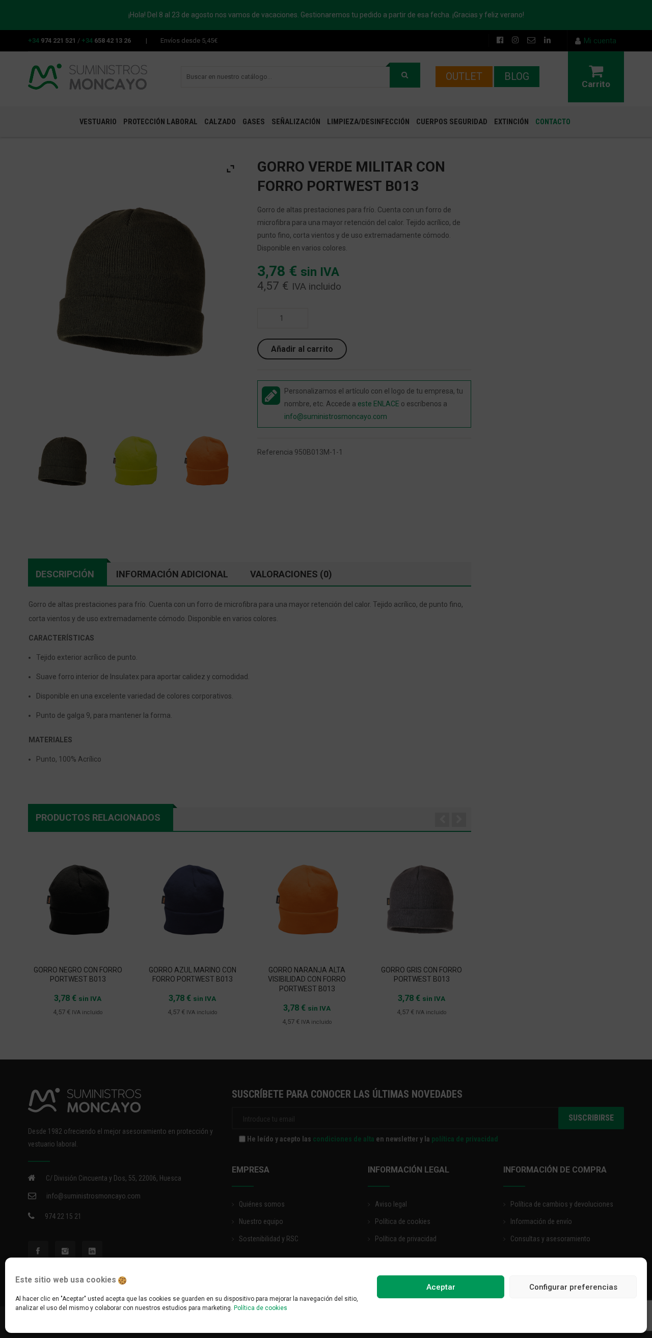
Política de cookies (260, 1308)
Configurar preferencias (573, 1287)
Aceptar (440, 1287)
